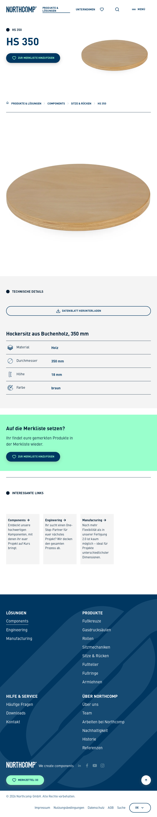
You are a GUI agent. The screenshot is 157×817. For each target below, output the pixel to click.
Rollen (88, 639)
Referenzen (92, 748)
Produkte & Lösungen (26, 103)
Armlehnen (92, 682)
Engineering (16, 630)
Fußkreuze (91, 621)
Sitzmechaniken (96, 647)
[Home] (7, 102)
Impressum (42, 808)
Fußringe (90, 674)
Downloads (15, 713)
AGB (111, 808)
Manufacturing (19, 639)
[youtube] (95, 765)
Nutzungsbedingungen (69, 808)
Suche (121, 808)
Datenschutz (96, 808)
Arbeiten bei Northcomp (103, 722)
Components (56, 103)
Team (87, 713)
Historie (89, 739)
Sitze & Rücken (81, 103)
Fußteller (90, 665)
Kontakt (13, 722)
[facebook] (87, 765)
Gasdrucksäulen (96, 630)
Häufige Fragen (19, 705)
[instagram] (102, 765)
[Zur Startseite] (21, 9)
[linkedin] (79, 765)
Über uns (90, 705)
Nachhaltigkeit (95, 731)
